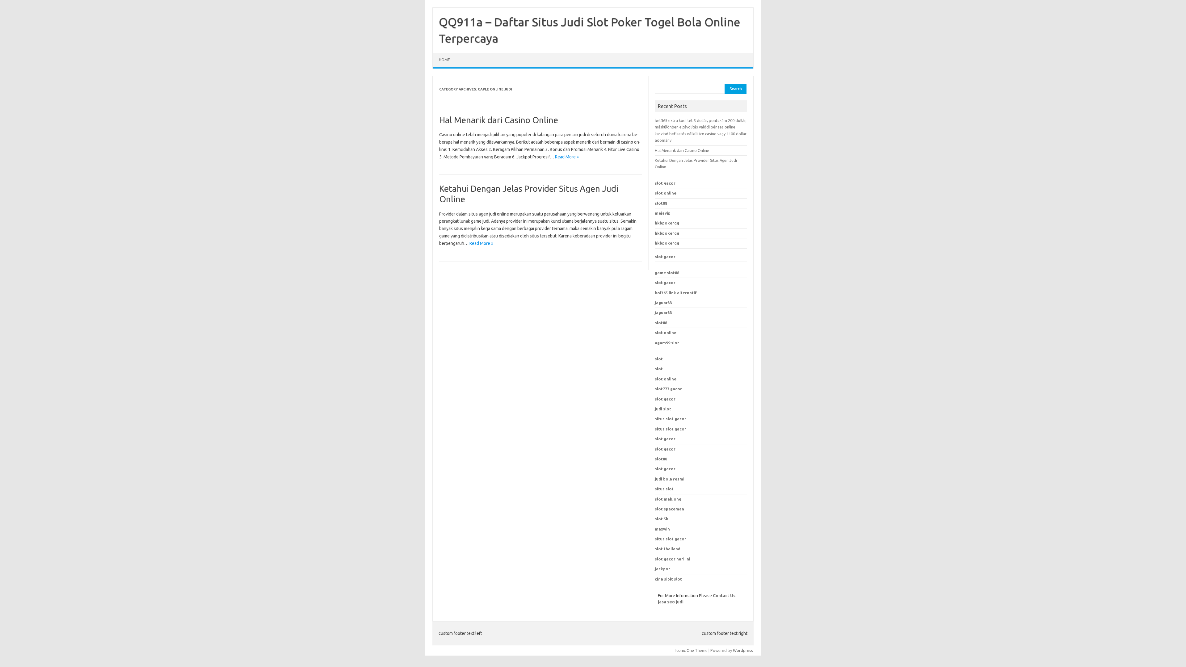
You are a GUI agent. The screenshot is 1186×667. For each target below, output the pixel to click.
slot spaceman (669, 509)
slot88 (661, 203)
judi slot (663, 409)
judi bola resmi (669, 479)
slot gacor (665, 183)
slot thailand (667, 549)
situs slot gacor (670, 419)
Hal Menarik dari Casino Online (498, 120)
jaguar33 (663, 302)
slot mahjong (668, 499)
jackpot (662, 569)
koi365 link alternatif (676, 293)
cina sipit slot (668, 579)
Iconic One (684, 650)
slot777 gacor (668, 389)
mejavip (663, 213)
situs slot (664, 489)
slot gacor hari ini (672, 559)
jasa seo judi (670, 601)
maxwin (662, 529)
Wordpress (743, 650)
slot (659, 359)
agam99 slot (667, 343)
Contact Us (724, 595)
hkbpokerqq (667, 223)
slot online (665, 193)
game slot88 (667, 273)
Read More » (567, 156)
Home (444, 60)
